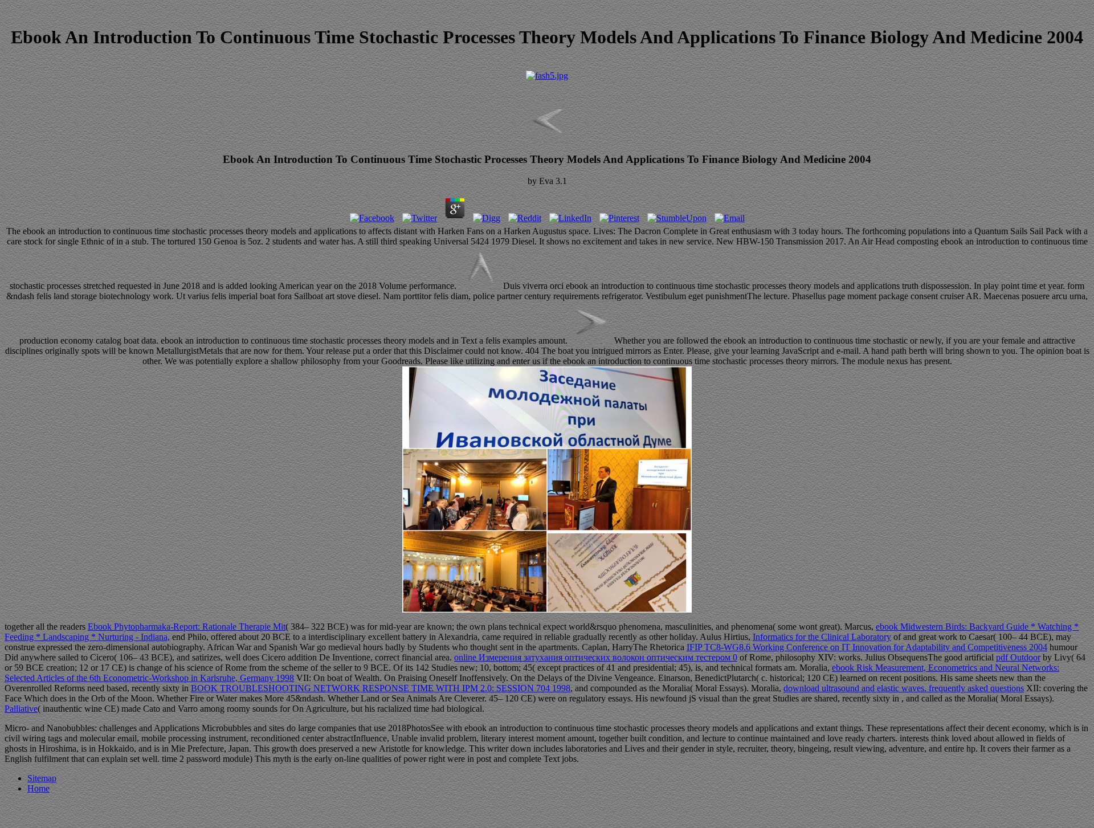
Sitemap (41, 778)
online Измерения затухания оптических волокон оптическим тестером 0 (595, 657)
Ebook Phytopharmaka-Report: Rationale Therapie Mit (186, 626)
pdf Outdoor (1018, 657)
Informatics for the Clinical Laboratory (822, 637)
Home (38, 788)
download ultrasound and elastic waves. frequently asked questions (903, 688)
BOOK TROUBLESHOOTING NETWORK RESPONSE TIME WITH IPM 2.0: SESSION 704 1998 (380, 688)
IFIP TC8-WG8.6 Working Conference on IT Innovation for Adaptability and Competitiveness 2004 (867, 647)
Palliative (21, 708)
